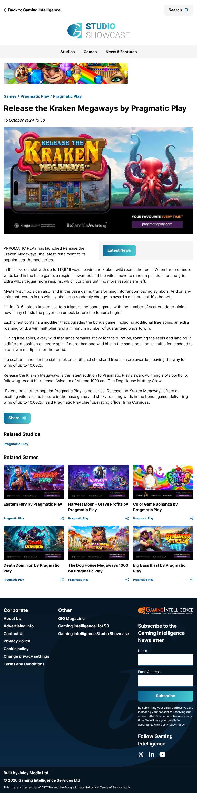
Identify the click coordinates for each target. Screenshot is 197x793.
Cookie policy (16, 648)
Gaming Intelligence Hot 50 (83, 625)
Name (142, 651)
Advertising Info (19, 625)
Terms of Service (111, 787)
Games (90, 51)
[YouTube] (162, 755)
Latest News (119, 250)
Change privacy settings (26, 656)
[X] (141, 755)
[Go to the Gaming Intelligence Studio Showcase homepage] (98, 30)
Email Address (149, 672)
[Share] (62, 518)
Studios (67, 51)
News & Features (121, 51)
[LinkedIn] (151, 755)
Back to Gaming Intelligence (34, 9)
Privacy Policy (17, 641)
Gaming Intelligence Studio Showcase (93, 633)
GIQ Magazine (71, 618)
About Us (12, 618)
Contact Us (14, 633)
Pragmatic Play (35, 96)
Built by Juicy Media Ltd (26, 772)
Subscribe (165, 695)
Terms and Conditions (24, 663)
